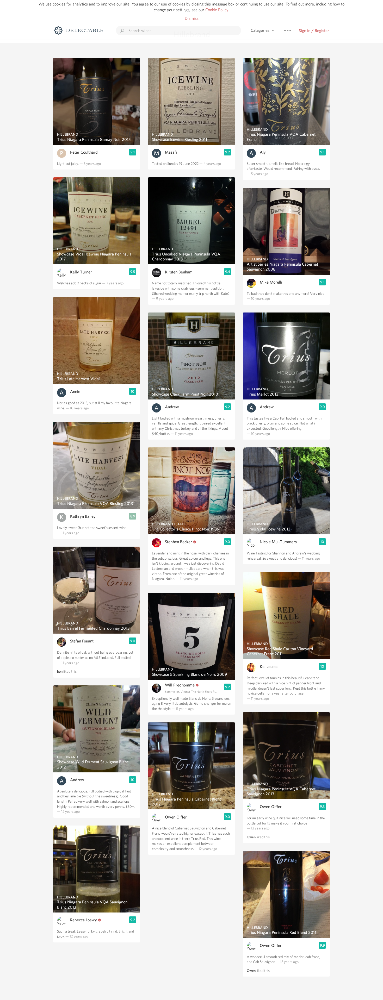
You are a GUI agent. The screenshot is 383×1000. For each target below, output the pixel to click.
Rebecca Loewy (83, 919)
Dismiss (192, 18)
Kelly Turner (81, 272)
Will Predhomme (180, 685)
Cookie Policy (216, 9)
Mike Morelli (271, 282)
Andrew (77, 779)
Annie (75, 391)
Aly (263, 152)
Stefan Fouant (82, 641)
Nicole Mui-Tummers (278, 541)
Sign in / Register (314, 30)
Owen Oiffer (176, 817)
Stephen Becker (178, 541)
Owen (251, 837)
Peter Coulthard (84, 152)
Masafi (171, 152)
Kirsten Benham (179, 272)
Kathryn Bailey (83, 516)
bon (60, 671)
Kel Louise (268, 666)
